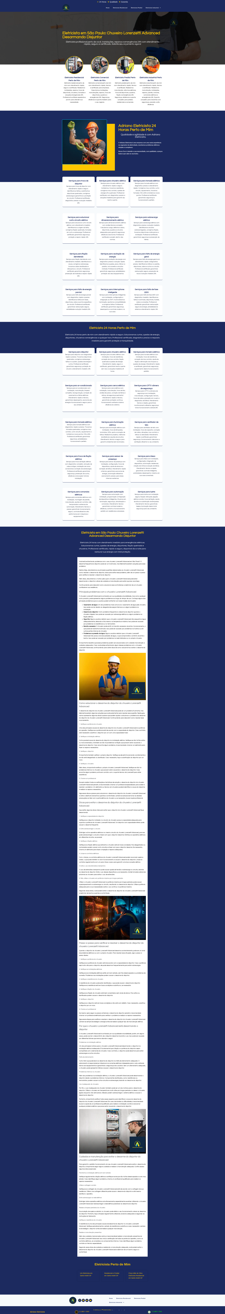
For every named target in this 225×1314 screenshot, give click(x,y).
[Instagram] (79, 1300)
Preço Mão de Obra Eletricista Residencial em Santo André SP (136, 1275)
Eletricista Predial (136, 7)
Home (108, 7)
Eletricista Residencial (120, 7)
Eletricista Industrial (152, 7)
